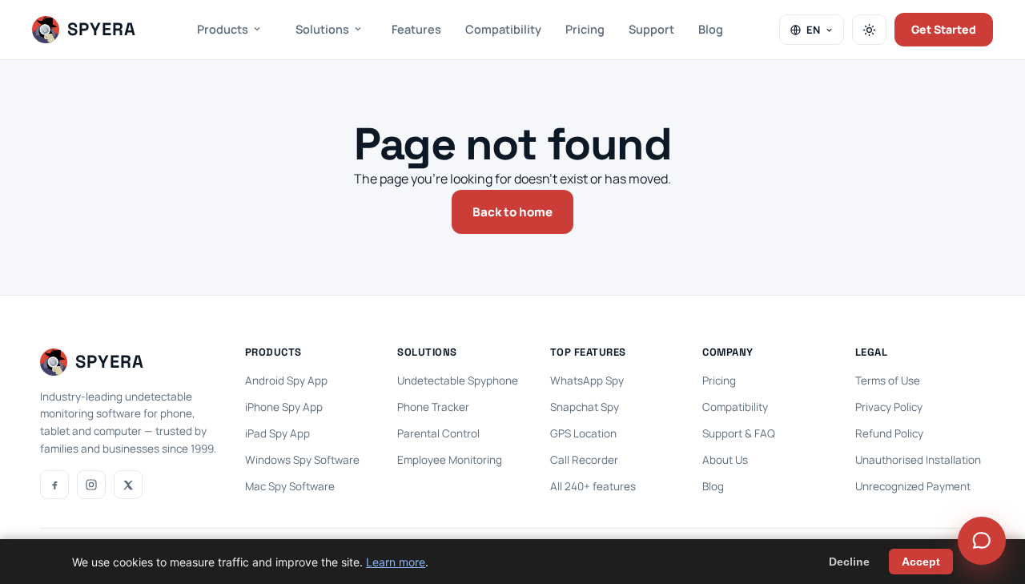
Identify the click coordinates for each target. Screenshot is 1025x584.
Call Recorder (584, 460)
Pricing (585, 29)
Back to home (512, 211)
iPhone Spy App (284, 407)
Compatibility (503, 29)
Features (416, 29)
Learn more (395, 562)
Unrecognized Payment (913, 486)
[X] (128, 484)
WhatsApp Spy (587, 380)
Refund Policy (889, 433)
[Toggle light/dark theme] (869, 29)
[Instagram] (91, 484)
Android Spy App (286, 380)
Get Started (943, 29)
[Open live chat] (982, 541)
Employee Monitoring (449, 460)
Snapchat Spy (584, 407)
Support (651, 29)
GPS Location (583, 433)
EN (813, 29)
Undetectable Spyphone (457, 380)
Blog (710, 29)
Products (222, 29)
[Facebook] (54, 484)
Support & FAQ (738, 433)
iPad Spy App (277, 433)
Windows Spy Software (302, 460)
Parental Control (438, 433)
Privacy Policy (888, 407)
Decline (849, 561)
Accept (921, 561)
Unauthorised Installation (918, 460)
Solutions (322, 29)
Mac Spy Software (290, 486)
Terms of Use (887, 380)
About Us (725, 460)
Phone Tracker (433, 407)
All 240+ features (593, 486)
